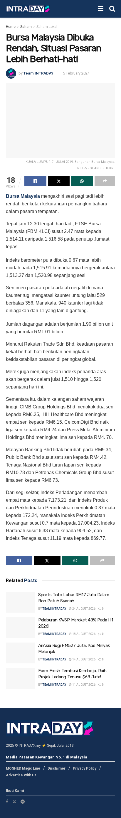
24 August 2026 (83, 608)
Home (11, 27)
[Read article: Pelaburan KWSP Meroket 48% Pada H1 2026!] (20, 627)
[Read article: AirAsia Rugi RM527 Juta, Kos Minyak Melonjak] (20, 653)
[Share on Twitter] (59, 181)
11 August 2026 (83, 684)
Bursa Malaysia (23, 196)
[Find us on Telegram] (23, 801)
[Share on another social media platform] (105, 181)
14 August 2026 (83, 659)
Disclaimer (56, 768)
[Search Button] (112, 9)
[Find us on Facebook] (7, 801)
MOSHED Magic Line (23, 768)
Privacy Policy (84, 768)
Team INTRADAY (38, 73)
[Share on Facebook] (35, 181)
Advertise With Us (21, 775)
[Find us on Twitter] (14, 801)
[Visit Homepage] (28, 9)
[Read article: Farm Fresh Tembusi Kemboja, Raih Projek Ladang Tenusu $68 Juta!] (20, 678)
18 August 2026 (83, 634)
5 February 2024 (76, 73)
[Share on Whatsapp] (82, 181)
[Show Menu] (100, 9)
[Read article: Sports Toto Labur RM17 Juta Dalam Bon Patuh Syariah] (20, 602)
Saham (26, 27)
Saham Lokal (46, 27)
